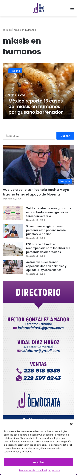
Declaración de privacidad (33, 470)
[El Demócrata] (38, 8)
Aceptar (38, 462)
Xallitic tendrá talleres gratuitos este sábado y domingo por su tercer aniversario (48, 212)
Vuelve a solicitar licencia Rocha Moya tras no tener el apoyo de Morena (36, 192)
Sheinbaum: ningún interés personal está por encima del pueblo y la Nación (46, 230)
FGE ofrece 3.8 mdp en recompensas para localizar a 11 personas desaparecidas (48, 248)
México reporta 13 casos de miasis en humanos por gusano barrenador (35, 106)
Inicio (8, 29)
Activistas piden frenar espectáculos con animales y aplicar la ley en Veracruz (46, 266)
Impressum (54, 470)
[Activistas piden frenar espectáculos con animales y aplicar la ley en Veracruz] (13, 267)
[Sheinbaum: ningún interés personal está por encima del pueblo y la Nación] (13, 231)
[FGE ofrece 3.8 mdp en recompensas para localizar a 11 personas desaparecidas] (13, 249)
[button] (71, 424)
